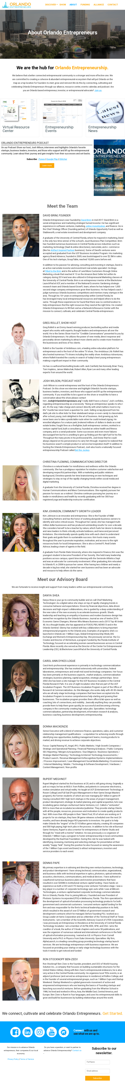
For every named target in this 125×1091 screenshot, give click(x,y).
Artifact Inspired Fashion (62, 250)
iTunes (41, 159)
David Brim (86, 220)
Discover (50, 4)
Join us (98, 90)
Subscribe (97, 1078)
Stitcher (63, 159)
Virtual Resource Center (16, 129)
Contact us (77, 1050)
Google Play (52, 159)
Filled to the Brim (53, 271)
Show (62, 4)
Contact (113, 4)
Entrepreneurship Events (59, 129)
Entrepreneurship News (102, 129)
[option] (62, 34)
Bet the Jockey (82, 450)
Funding (85, 4)
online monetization (95, 226)
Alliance (99, 4)
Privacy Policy (13, 1059)
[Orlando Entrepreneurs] (16, 5)
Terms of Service (27, 1059)
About (73, 4)
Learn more (47, 165)
